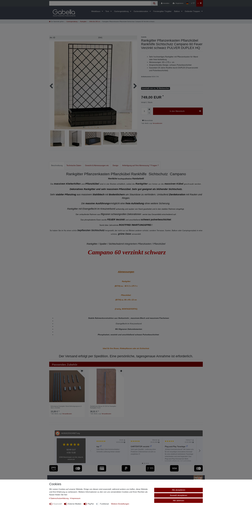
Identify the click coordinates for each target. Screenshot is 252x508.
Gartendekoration (141, 11)
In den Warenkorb (177, 111)
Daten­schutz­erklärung (59, 498)
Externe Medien (74, 504)
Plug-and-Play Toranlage (175, 446)
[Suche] (154, 3)
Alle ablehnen (178, 500)
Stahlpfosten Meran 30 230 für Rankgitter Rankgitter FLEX (103, 407)
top (97, 446)
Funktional (104, 504)
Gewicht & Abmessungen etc (97, 165)
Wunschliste (148, 120)
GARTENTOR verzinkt (140, 446)
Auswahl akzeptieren (178, 495)
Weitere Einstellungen (120, 504)
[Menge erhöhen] (149, 109)
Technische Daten (73, 165)
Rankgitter (83, 21)
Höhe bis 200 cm (94, 21)
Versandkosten (157, 123)
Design (115, 165)
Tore (107, 11)
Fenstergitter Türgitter (162, 11)
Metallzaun (96, 11)
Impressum (75, 498)
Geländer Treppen (193, 11)
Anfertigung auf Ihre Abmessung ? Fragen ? (140, 165)
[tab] (57, 165)
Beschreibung (57, 165)
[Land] (187, 3)
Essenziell (57, 504)
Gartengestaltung (121, 11)
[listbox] (106, 386)
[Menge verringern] (149, 113)
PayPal (91, 504)
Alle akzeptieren (178, 490)
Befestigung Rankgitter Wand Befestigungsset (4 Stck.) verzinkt (66, 407)
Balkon (177, 11)
